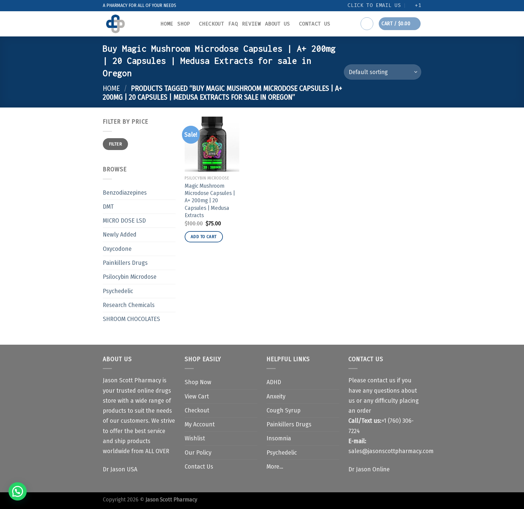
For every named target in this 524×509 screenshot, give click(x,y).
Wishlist (195, 438)
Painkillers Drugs (125, 263)
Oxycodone (117, 249)
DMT (108, 206)
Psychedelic (118, 291)
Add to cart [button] (204, 236)
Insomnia (279, 438)
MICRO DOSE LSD (124, 220)
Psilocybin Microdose (129, 277)
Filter (115, 144)
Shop (183, 24)
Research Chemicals (129, 305)
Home (167, 24)
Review (251, 24)
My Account (200, 424)
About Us (277, 24)
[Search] (367, 23)
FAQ (233, 24)
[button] (17, 491)
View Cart (197, 396)
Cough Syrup (284, 410)
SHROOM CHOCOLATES (131, 319)
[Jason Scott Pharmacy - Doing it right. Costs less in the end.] (127, 23)
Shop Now (198, 382)
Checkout (211, 24)
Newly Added (119, 234)
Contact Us (314, 24)
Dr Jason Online (369, 469)
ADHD (274, 382)
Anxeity (276, 396)
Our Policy (198, 452)
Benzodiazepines (125, 192)
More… (275, 466)
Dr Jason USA (120, 469)
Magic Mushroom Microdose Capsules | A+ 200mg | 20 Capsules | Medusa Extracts (210, 201)
